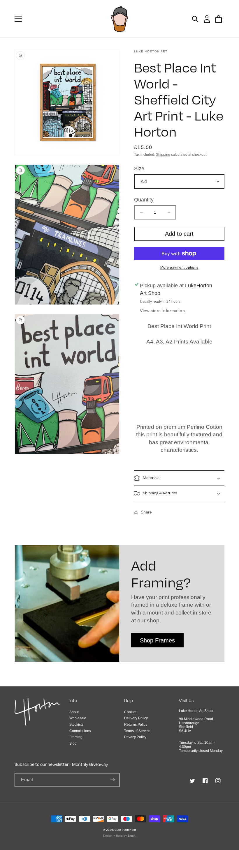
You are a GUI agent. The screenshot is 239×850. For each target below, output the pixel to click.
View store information (162, 310)
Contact (130, 712)
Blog (73, 743)
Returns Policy (135, 724)
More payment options (179, 267)
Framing (75, 737)
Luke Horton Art (125, 829)
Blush (131, 835)
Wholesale (77, 718)
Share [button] (146, 512)
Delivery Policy (136, 718)
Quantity (144, 200)
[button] (18, 18)
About (74, 712)
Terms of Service (137, 731)
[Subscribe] (112, 780)
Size (139, 168)
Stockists (76, 724)
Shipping (163, 155)
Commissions (80, 731)
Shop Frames (157, 640)
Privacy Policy (135, 737)
